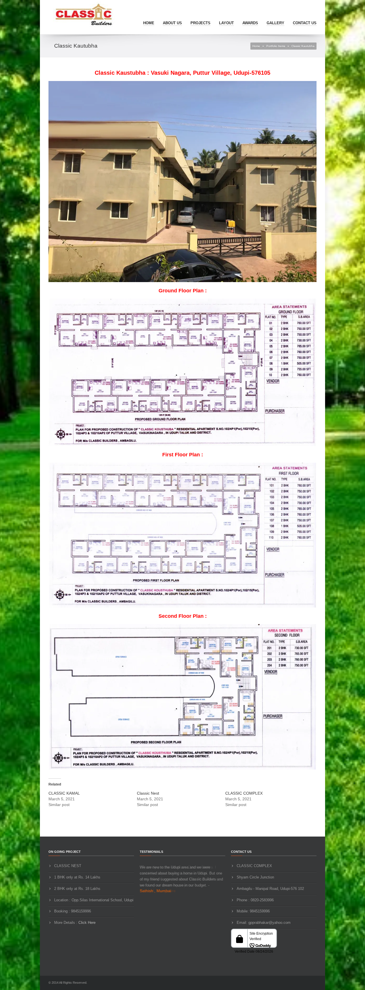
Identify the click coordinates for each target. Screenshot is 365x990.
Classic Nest (148, 793)
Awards (250, 23)
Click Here (87, 922)
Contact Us (305, 23)
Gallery (275, 23)
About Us (172, 23)
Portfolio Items (275, 46)
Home (148, 23)
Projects (200, 23)
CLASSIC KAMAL (64, 793)
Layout (226, 23)
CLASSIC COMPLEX (244, 793)
